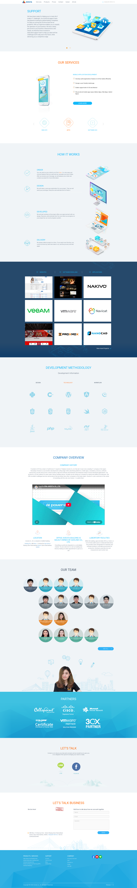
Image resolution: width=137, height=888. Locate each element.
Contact (60, 2)
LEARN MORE (82, 103)
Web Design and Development (30, 858)
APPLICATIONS (97, 272)
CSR (68, 860)
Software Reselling (27, 865)
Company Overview (72, 858)
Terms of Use (48, 860)
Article (74, 2)
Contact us (70, 862)
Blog (46, 862)
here (60, 172)
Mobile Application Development (31, 860)
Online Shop (48, 863)
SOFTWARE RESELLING (70, 272)
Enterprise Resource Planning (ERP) (32, 863)
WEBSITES (43, 272)
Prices (54, 2)
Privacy (47, 858)
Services (38, 2)
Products (47, 2)
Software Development (28, 862)
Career (68, 2)
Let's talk (69, 866)
